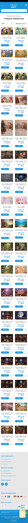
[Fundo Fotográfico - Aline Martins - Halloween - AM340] (25, 352)
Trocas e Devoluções (5, 459)
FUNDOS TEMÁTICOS (15, 15)
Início (7, 15)
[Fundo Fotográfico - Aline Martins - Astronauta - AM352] (25, 192)
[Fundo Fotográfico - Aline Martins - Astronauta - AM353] (11, 192)
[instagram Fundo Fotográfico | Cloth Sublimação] (2, 484)
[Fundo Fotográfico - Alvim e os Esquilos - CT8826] (25, 45)
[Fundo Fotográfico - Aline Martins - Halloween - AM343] (11, 330)
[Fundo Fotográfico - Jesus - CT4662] (25, 215)
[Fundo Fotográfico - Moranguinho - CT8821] (11, 113)
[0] (25, 5)
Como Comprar (4, 464)
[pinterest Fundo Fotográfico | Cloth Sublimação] (6, 484)
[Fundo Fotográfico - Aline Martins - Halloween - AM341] (11, 352)
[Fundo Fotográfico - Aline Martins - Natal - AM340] (25, 146)
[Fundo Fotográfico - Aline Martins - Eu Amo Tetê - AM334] (25, 421)
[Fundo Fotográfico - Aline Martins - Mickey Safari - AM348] (25, 261)
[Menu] (2, 6)
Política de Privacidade (6, 461)
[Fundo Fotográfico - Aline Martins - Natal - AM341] (11, 146)
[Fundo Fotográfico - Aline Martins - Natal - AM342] (25, 115)
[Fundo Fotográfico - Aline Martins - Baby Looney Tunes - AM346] (25, 284)
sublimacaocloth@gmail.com (9, 476)
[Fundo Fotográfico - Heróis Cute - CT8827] (11, 45)
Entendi (14, 520)
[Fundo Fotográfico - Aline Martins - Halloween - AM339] (11, 375)
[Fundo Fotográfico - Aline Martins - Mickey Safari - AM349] (11, 261)
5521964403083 (6, 471)
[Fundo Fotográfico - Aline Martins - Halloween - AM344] (25, 306)
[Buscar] (25, 10)
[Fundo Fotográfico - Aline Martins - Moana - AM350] (25, 237)
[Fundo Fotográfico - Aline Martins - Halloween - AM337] (11, 398)
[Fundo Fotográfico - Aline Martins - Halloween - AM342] (25, 330)
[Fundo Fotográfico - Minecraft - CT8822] (25, 91)
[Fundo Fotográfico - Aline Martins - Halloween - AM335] (11, 421)
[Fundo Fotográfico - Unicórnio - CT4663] (11, 215)
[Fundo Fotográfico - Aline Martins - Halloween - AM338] (25, 375)
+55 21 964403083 (7, 473)
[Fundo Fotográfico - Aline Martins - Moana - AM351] (11, 238)
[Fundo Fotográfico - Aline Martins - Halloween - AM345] (11, 307)
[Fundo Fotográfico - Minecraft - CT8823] (11, 91)
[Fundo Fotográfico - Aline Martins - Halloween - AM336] (25, 398)
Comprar (5, 45)
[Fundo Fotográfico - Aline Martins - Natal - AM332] (25, 444)
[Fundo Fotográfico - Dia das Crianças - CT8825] (11, 67)
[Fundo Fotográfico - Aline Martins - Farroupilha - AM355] (11, 169)
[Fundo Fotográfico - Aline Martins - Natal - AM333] (11, 444)
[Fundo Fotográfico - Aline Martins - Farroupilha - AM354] (25, 169)
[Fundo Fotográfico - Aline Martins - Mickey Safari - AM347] (11, 284)
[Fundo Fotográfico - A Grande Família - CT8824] (25, 68)
